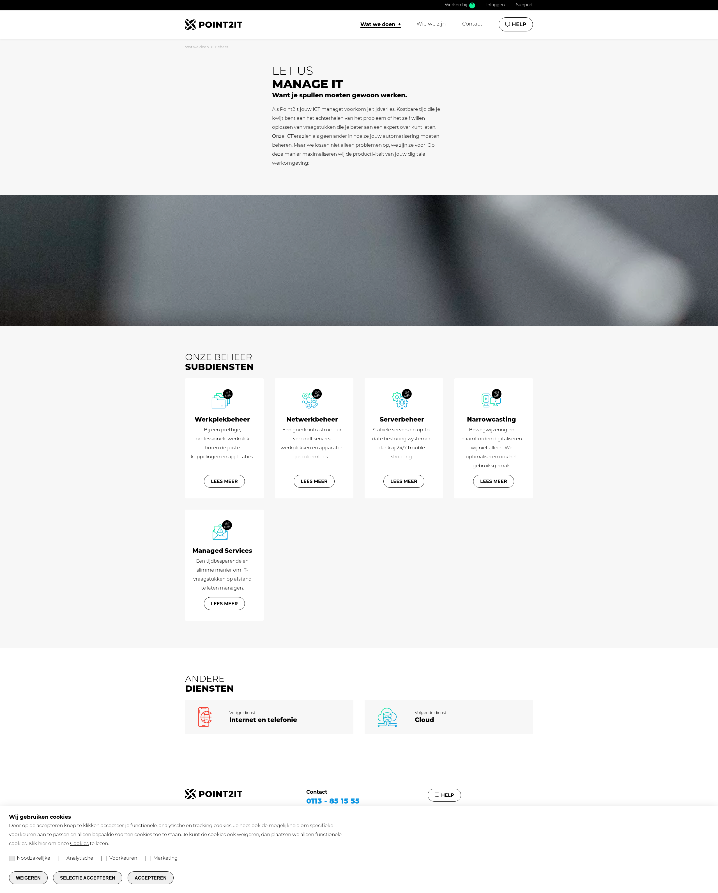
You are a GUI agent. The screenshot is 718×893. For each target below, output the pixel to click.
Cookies (79, 843)
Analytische (79, 858)
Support (524, 5)
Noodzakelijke (33, 858)
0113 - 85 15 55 (333, 801)
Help (519, 24)
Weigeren (28, 878)
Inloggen (495, 5)
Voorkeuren (123, 858)
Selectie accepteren (87, 878)
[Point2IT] (213, 24)
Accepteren (151, 878)
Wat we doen (197, 47)
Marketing (165, 858)
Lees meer (224, 481)
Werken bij (459, 5)
